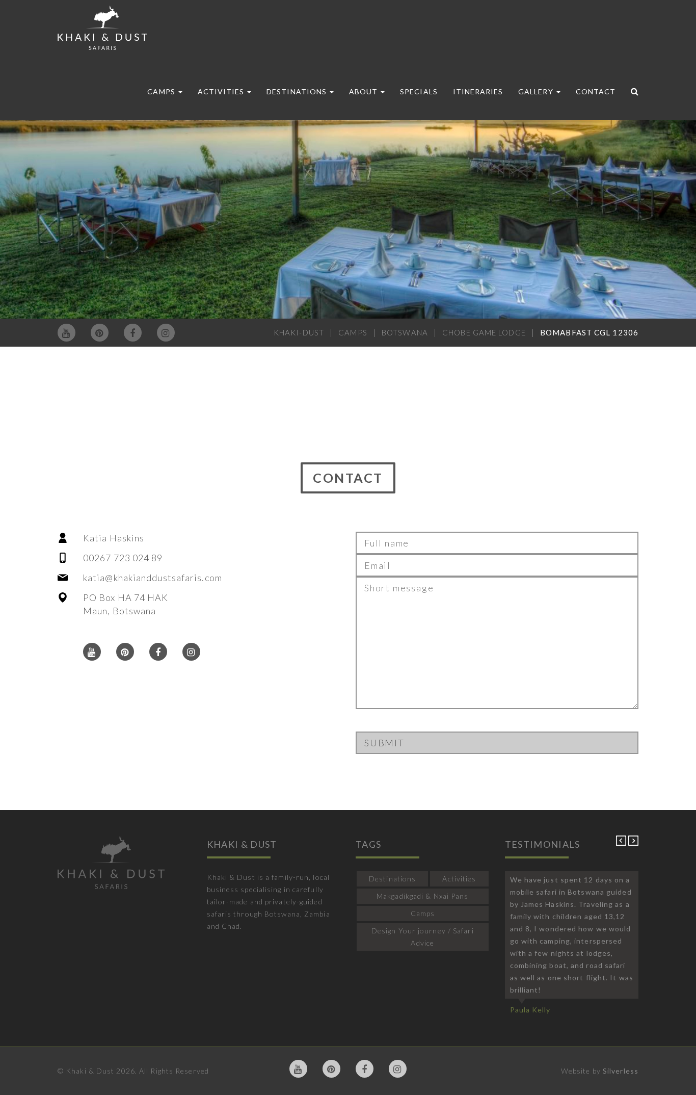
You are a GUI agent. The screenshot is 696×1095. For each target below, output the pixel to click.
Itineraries (478, 91)
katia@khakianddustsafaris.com (152, 577)
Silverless (620, 1070)
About (364, 91)
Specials (418, 91)
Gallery (536, 91)
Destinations (297, 91)
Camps (162, 91)
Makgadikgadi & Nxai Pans (422, 896)
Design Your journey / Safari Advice (422, 936)
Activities (222, 91)
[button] (622, 843)
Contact (595, 91)
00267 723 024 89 (123, 557)
